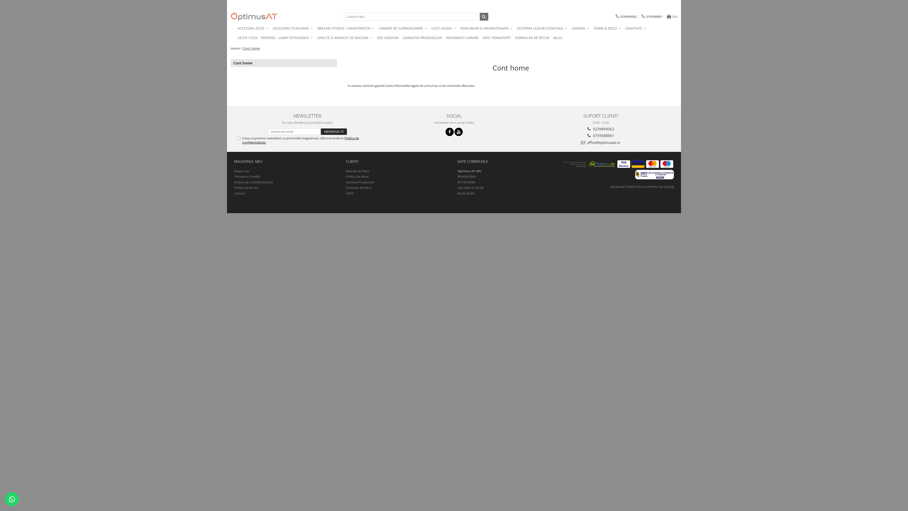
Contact (239, 193)
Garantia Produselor (422, 37)
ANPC (350, 193)
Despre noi (241, 171)
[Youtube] (458, 132)
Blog (558, 37)
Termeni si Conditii (247, 176)
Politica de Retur (357, 176)
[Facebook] (449, 132)
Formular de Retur (532, 37)
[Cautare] (484, 17)
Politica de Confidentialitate (253, 182)
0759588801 (603, 135)
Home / (236, 48)
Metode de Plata (357, 171)
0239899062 (603, 129)
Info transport (497, 37)
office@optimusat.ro (603, 142)
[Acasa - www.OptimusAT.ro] (254, 16)
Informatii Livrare (462, 37)
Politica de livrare (246, 187)
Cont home (251, 48)
